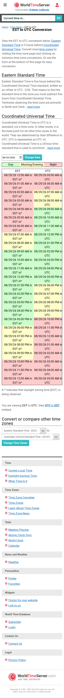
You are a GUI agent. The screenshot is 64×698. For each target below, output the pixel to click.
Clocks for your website (23, 600)
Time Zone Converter (21, 497)
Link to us (14, 605)
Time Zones (16, 27)
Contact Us (15, 643)
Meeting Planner (18, 530)
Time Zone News (19, 513)
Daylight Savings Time (22, 476)
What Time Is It (17, 481)
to (52, 405)
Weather (13, 562)
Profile (12, 578)
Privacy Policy (17, 660)
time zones (46, 49)
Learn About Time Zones (23, 508)
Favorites (14, 584)
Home (5, 27)
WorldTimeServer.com (32, 4)
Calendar (14, 545)
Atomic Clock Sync (20, 535)
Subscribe (14, 622)
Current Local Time (20, 470)
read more (33, 107)
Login (11, 627)
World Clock (15, 540)
